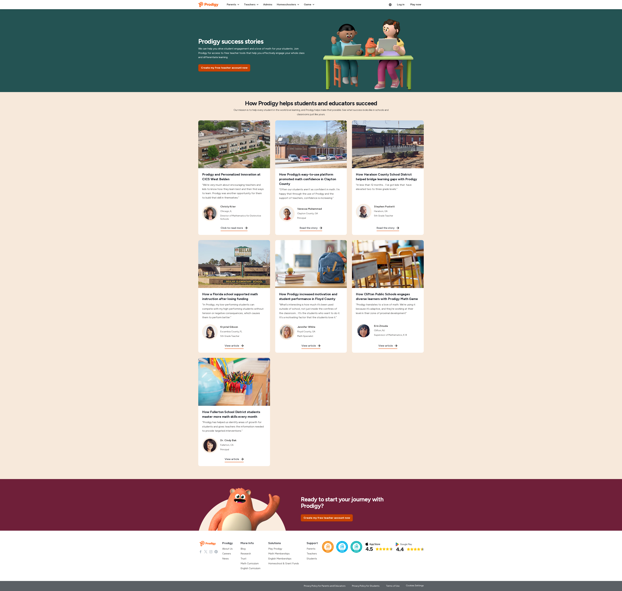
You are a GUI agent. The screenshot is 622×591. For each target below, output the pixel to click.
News (225, 558)
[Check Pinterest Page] (216, 551)
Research (246, 553)
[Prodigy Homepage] (208, 543)
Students (312, 558)
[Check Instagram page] (211, 551)
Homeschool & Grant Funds (283, 563)
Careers (226, 553)
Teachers (312, 553)
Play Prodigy (275, 548)
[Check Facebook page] (200, 551)
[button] (233, 4)
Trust (243, 558)
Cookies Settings (415, 585)
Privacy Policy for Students (366, 586)
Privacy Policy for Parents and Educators (325, 586)
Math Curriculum (250, 563)
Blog (243, 548)
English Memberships (279, 558)
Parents (311, 548)
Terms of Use (392, 586)
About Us (227, 548)
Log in (400, 4)
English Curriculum (250, 568)
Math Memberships (279, 553)
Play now (415, 4)
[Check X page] (205, 551)
